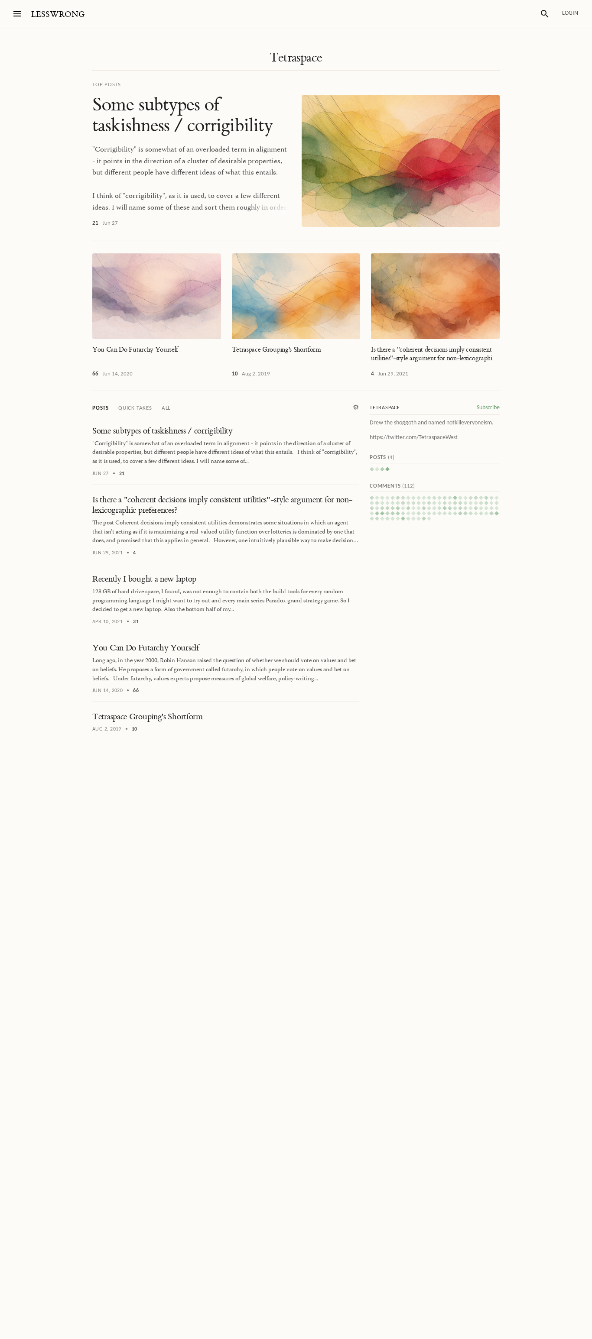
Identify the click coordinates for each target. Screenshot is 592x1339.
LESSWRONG (58, 14)
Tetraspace (296, 57)
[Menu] (17, 13)
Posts (100, 408)
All (166, 408)
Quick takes (135, 408)
